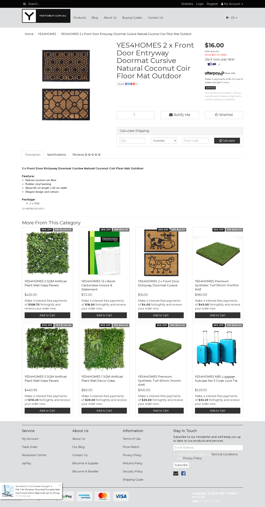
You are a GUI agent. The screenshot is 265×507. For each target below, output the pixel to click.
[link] (183, 473)
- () (231, 17)
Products (79, 17)
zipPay (26, 463)
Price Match (131, 447)
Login (200, 4)
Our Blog (78, 447)
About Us (110, 17)
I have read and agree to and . (207, 456)
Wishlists (187, 4)
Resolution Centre (34, 455)
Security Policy (133, 471)
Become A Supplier (85, 463)
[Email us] (175, 473)
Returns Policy (133, 463)
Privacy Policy (132, 455)
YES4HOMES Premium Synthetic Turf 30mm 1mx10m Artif (217, 285)
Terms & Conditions (224, 454)
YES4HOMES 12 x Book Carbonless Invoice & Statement (98, 285)
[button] (224, 115)
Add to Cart (47, 315)
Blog (95, 17)
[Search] (24, 4)
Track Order (29, 447)
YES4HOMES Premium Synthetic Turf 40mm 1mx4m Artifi (159, 381)
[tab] (33, 155)
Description (33, 154)
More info (229, 73)
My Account (30, 439)
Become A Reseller (85, 471)
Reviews (79, 154)
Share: (121, 83)
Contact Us (155, 17)
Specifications (56, 154)
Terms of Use (132, 439)
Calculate (228, 140)
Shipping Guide (133, 479)
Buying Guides (132, 17)
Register (212, 4)
